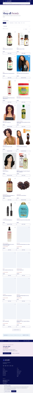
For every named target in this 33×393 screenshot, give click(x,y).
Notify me (9, 275)
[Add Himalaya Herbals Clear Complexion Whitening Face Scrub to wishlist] (29, 304)
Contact (18, 369)
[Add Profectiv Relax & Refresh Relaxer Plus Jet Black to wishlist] (29, 227)
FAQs (17, 376)
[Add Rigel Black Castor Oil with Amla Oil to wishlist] (15, 32)
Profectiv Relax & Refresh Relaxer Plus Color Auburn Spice (23, 296)
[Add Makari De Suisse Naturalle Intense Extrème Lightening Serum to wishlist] (15, 80)
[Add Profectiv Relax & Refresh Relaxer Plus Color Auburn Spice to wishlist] (29, 278)
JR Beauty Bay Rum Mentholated (7, 295)
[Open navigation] (3, 1)
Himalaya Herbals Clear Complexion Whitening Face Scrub (23, 321)
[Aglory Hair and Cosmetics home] (8, 1)
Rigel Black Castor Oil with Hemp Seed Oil (8, 73)
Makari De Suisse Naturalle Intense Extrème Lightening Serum (9, 98)
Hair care (4, 369)
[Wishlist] (28, 1)
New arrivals (4, 373)
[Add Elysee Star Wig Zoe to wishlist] (15, 154)
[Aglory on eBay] (9, 365)
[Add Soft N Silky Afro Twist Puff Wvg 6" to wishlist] (29, 178)
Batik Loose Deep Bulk (6, 321)
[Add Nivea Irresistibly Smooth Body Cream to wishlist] (15, 253)
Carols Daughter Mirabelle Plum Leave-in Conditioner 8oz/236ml (8, 245)
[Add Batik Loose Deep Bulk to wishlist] (15, 304)
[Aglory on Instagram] (3, 365)
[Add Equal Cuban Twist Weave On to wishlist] (15, 105)
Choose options (9, 126)
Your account (18, 373)
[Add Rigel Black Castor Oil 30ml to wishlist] (29, 32)
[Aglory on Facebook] (7, 365)
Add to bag (9, 53)
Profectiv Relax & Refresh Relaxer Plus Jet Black (23, 244)
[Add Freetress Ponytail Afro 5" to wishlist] (29, 253)
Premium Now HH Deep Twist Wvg (7, 146)
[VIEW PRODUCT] (9, 39)
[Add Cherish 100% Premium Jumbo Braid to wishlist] (29, 129)
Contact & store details (15, 353)
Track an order (19, 372)
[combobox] (16, 3)
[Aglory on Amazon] (10, 365)
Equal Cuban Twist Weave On (7, 122)
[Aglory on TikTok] (5, 365)
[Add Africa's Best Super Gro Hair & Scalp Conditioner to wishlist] (29, 80)
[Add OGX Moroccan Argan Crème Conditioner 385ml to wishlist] (29, 203)
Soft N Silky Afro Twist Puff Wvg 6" (21, 195)
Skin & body (4, 372)
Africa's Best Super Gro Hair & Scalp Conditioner (23, 97)
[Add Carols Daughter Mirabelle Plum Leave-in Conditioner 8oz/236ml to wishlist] (15, 227)
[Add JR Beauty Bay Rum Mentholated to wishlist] (15, 278)
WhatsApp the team (6, 353)
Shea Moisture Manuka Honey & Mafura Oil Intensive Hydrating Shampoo (8, 196)
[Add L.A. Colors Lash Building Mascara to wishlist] (15, 203)
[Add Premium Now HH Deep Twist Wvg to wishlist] (15, 129)
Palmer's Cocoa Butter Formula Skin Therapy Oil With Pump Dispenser (23, 171)
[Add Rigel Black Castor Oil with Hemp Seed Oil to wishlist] (15, 56)
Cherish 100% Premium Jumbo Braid (22, 146)
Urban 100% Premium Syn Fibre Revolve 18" (23, 73)
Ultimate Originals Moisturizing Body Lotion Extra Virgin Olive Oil (23, 122)
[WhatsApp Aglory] (12, 365)
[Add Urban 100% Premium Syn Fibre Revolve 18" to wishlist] (29, 56)
